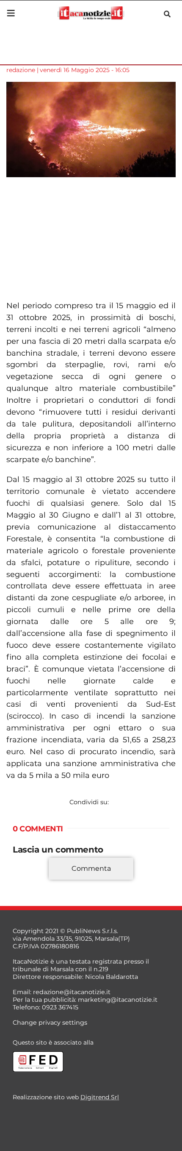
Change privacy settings (50, 1022)
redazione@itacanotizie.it (71, 992)
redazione (20, 70)
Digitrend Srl (99, 1097)
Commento (30, 881)
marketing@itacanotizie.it (117, 999)
